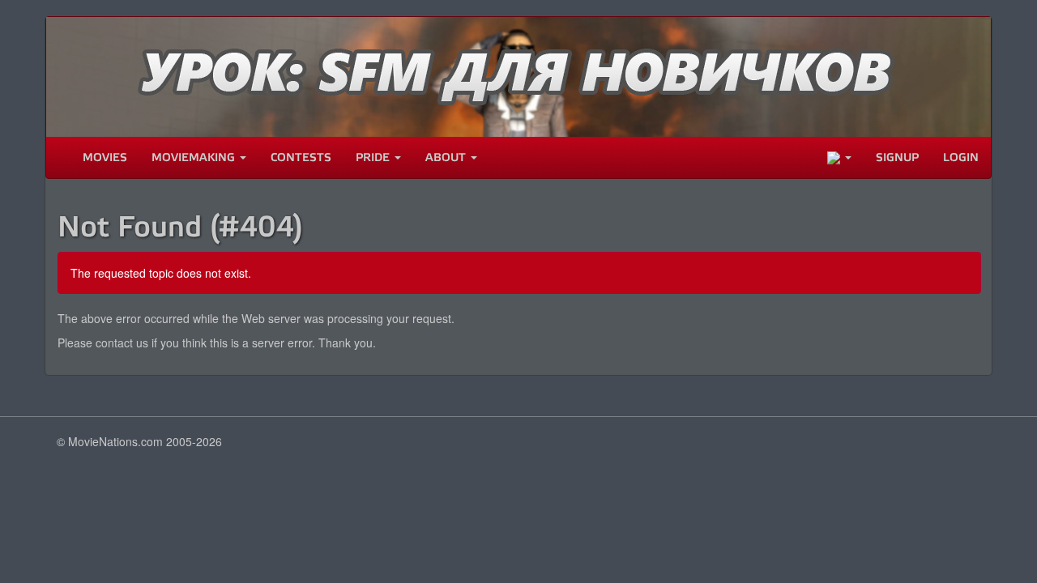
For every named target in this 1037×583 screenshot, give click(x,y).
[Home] (58, 158)
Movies (105, 157)
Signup (897, 157)
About (447, 157)
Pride (374, 157)
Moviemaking (194, 157)
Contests (301, 157)
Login (961, 157)
